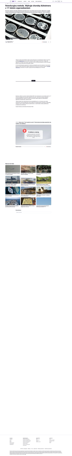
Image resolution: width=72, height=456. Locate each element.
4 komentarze (49, 146)
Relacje (50, 442)
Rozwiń (33, 80)
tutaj (25, 454)
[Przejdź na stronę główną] (13, 1)
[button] (55, 1)
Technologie (20, 1)
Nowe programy (25, 445)
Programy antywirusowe (25, 442)
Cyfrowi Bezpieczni (12, 443)
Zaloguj (59, 1)
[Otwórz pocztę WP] (53, 1)
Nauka (29, 1)
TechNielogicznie (11, 444)
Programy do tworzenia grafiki (26, 444)
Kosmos (25, 1)
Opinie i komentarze (38, 1)
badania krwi (21, 61)
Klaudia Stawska (9, 41)
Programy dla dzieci (25, 443)
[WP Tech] (15, 1)
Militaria (32, 1)
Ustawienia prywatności (48, 448)
